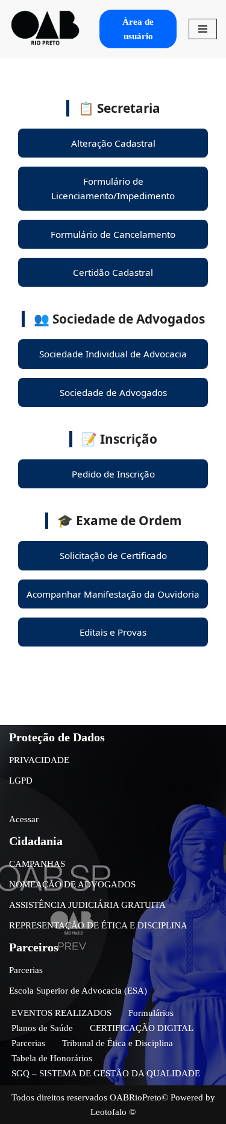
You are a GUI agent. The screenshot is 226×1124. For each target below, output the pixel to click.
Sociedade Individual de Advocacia (113, 354)
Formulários (151, 1013)
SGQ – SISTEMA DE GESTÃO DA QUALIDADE (105, 1073)
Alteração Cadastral (113, 143)
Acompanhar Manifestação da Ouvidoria (113, 594)
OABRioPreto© (139, 1097)
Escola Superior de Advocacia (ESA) (78, 990)
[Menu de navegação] (203, 29)
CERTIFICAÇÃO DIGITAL (141, 1028)
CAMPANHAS (37, 864)
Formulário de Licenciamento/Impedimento (113, 188)
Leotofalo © (113, 1112)
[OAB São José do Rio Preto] (45, 28)
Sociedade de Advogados (113, 392)
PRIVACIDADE (39, 760)
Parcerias (26, 970)
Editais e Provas (113, 632)
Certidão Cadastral (113, 272)
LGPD (21, 780)
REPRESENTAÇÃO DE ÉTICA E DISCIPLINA (98, 925)
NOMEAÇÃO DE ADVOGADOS (72, 884)
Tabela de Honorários (51, 1058)
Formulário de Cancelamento (113, 234)
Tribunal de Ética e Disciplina (117, 1043)
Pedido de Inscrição (113, 474)
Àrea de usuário (138, 29)
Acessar (24, 819)
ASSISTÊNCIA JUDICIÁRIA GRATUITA (87, 905)
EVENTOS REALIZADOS (61, 1013)
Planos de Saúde (42, 1028)
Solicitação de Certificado (113, 555)
